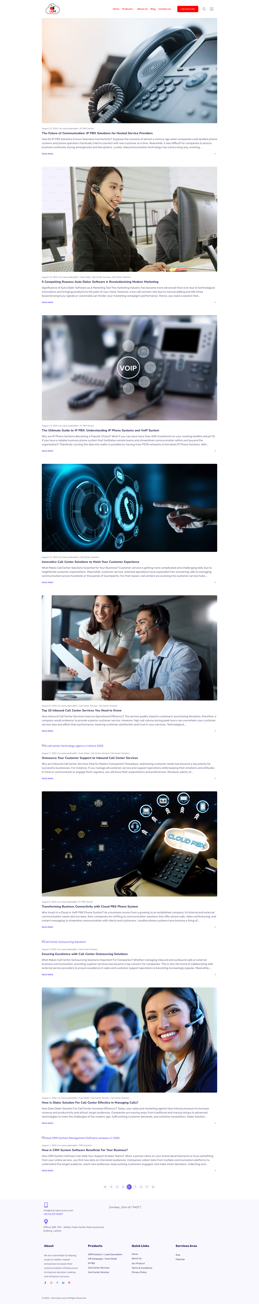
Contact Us (164, 9)
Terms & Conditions (142, 1268)
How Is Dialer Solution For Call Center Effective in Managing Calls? (90, 1103)
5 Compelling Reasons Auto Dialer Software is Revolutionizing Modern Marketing (100, 282)
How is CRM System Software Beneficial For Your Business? (85, 1150)
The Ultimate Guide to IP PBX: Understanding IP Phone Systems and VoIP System (100, 430)
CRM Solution (85, 1145)
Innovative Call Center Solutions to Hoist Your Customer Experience (90, 562)
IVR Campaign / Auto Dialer (102, 1258)
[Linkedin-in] (63, 1283)
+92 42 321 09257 (53, 1214)
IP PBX (91, 1263)
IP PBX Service (87, 128)
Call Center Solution (121, 277)
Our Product (138, 1263)
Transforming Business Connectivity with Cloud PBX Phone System (90, 906)
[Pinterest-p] (69, 1283)
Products (127, 9)
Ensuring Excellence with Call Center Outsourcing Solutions (85, 954)
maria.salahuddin (70, 128)
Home (116, 9)
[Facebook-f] (45, 1283)
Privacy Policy (139, 1272)
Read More (47, 154)
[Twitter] (57, 1283)
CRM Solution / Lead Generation (105, 1254)
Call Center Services (101, 277)
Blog (153, 9)
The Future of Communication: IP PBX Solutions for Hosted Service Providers (97, 133)
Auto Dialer (85, 277)
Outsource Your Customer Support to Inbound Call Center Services (90, 758)
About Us (142, 9)
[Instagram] (51, 1283)
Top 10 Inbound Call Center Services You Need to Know (82, 710)
